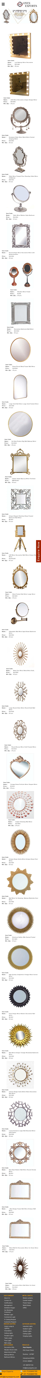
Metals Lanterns (28, 1298)
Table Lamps (8, 1338)
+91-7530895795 (29, 1374)
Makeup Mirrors (9, 1354)
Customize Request (10, 1322)
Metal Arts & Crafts (10, 1352)
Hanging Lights (27, 1336)
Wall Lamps (7, 1343)
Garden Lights (27, 1331)
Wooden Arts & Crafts (10, 1350)
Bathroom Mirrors (9, 1357)
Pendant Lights (8, 1335)
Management (8, 1305)
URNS (25, 1308)
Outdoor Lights (27, 1329)
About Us (7, 1298)
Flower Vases (27, 1303)
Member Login (8, 1314)
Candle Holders (27, 1300)
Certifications (8, 1303)
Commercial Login (9, 1317)
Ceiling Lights (8, 1333)
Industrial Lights (27, 1326)
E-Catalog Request (10, 1319)
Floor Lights (7, 1340)
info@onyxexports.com (30, 1368)
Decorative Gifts (9, 1347)
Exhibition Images (9, 1308)
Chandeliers (8, 1331)
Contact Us (7, 1300)
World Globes (27, 1305)
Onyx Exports (7, 1371)
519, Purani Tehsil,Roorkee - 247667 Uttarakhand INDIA (28, 1354)
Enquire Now (38, 551)
